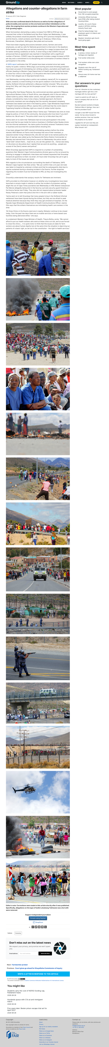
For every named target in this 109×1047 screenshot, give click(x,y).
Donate (96, 2)
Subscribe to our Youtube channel (48, 1042)
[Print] (42, 928)
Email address (13, 953)
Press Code (22, 1029)
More (87, 2)
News (64, 2)
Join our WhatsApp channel (46, 1044)
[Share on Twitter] (36, 928)
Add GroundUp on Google (63, 18)
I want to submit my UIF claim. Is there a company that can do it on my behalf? (86, 99)
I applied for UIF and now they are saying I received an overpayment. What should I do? (86, 125)
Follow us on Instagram (45, 1040)
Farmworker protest (20, 965)
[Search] (101, 2)
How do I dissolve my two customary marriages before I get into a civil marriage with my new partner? (87, 92)
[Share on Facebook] (33, 928)
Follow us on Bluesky (45, 1037)
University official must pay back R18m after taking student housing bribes (89, 19)
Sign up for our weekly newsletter (48, 1026)
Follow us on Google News (46, 1031)
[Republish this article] (45, 928)
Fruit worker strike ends (86, 58)
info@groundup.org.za (78, 1025)
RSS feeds (42, 1029)
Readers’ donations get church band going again (88, 39)
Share (52, 18)
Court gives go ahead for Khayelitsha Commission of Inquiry (38, 968)
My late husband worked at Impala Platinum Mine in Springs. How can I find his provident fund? (87, 107)
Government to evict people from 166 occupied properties (88, 13)
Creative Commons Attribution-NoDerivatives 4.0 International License (44, 980)
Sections (71, 2)
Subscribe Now (45, 953)
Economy (18, 933)
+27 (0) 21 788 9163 (78, 1027)
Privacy (41, 1024)
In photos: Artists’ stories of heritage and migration (87, 54)
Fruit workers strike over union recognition (88, 63)
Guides (80, 2)
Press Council (26, 1027)
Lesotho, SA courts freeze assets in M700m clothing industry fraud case (87, 26)
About (40, 1022)
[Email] (39, 928)
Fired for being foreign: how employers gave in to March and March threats (89, 33)
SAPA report (12, 64)
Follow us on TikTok (44, 1033)
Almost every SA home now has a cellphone (89, 75)
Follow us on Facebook (45, 1035)
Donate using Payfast (38, 918)
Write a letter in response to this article (38, 974)
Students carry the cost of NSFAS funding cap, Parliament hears (89, 69)
